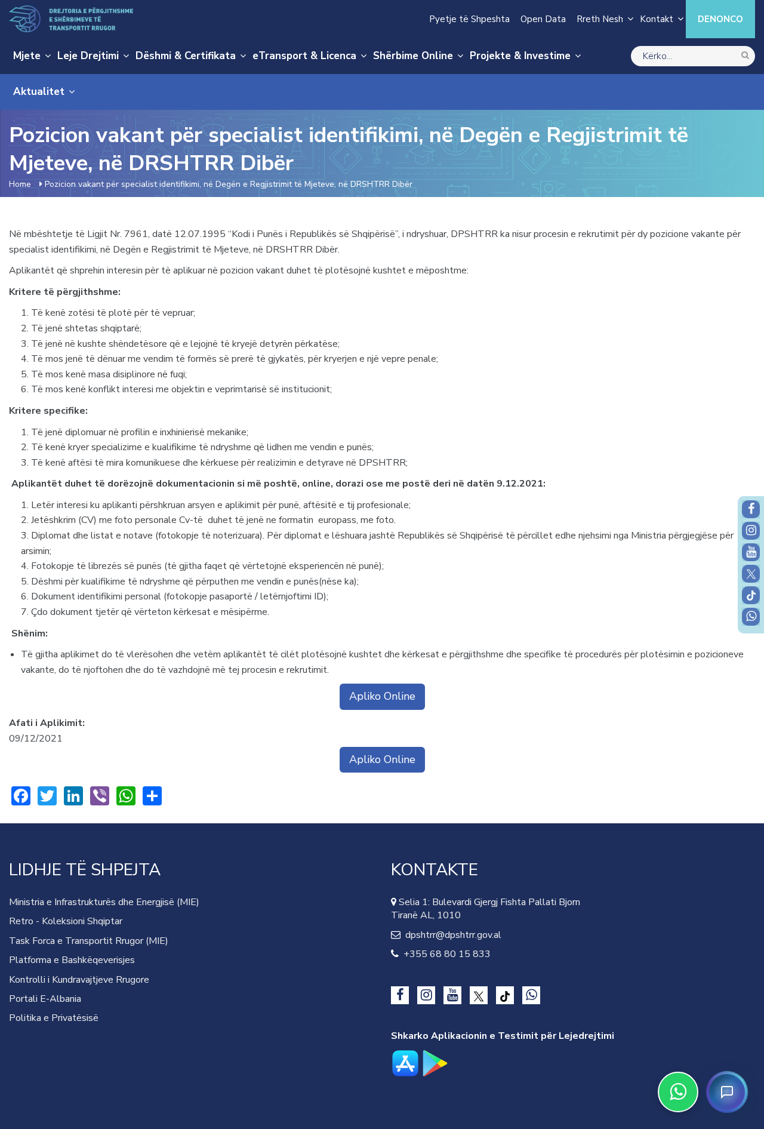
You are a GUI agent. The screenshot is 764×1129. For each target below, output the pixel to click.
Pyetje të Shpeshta (469, 19)
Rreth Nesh (600, 19)
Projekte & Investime (520, 56)
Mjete (27, 56)
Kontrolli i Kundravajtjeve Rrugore (79, 979)
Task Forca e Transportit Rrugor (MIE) (88, 941)
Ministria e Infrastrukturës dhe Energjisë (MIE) (104, 902)
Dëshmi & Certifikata (185, 56)
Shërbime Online (413, 56)
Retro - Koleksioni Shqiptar (65, 921)
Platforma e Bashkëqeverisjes (72, 960)
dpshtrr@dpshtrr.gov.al (451, 935)
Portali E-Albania (45, 998)
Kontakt (656, 19)
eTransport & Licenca (304, 56)
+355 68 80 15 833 (445, 954)
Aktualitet (38, 92)
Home (20, 184)
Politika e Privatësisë (53, 1018)
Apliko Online (382, 696)
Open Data (543, 19)
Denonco (720, 19)
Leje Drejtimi (88, 56)
